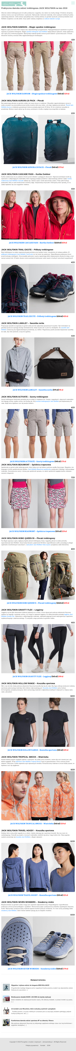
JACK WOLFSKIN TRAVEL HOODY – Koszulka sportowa (32, 895)
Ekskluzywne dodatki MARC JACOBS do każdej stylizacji (31, 997)
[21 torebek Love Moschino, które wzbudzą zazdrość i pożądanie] (6, 1010)
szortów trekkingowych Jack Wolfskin (47, 401)
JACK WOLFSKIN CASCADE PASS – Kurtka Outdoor (31, 243)
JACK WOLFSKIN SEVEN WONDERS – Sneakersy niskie (32, 969)
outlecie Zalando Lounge (52, 18)
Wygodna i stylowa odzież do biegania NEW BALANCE (30, 985)
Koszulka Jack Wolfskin (50, 688)
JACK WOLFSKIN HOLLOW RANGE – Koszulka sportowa (32, 750)
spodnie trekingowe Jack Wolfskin (36, 31)
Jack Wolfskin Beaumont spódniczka (39, 469)
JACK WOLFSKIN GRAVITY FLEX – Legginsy (32, 676)
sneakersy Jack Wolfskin (9, 910)
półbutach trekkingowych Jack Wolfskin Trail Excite (17, 254)
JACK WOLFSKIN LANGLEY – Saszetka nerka (33, 390)
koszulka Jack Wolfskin (23, 837)
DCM (48, 1045)
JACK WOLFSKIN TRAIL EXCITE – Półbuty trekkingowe (32, 316)
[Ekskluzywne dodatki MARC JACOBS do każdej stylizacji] (6, 998)
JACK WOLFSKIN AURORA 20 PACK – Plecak (32, 167)
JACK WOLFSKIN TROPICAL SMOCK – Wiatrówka (32, 824)
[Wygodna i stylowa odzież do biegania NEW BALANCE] (6, 987)
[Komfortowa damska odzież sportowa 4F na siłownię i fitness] (6, 1022)
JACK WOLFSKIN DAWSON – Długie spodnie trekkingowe (32, 94)
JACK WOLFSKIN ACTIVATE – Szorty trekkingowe (32, 461)
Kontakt (42, 1045)
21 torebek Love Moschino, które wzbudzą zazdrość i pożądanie (33, 1009)
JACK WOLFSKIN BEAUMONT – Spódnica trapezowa (32, 531)
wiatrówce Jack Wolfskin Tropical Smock (28, 761)
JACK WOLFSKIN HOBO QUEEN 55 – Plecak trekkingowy (31, 603)
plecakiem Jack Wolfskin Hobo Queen (39, 544)
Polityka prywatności (32, 1045)
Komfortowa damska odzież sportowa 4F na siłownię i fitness (32, 1020)
